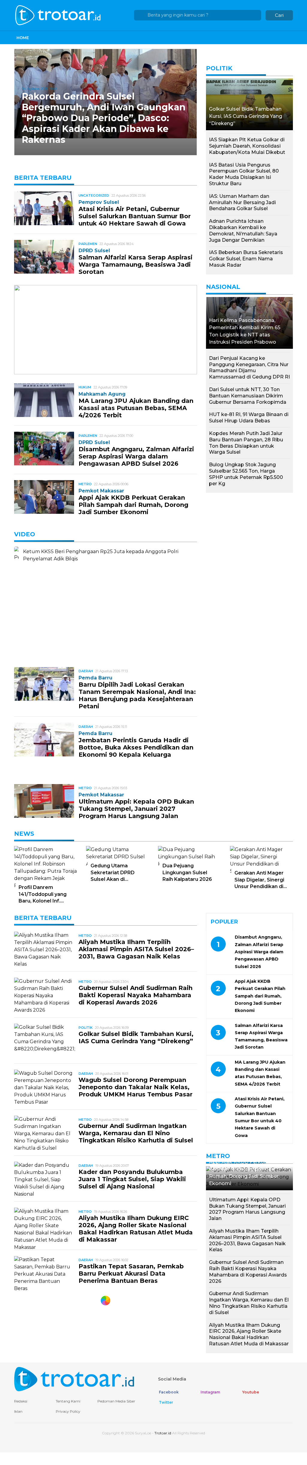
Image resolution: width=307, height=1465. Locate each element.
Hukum (85, 387)
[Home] (58, 15)
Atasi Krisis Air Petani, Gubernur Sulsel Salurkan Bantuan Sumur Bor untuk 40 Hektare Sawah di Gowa (135, 216)
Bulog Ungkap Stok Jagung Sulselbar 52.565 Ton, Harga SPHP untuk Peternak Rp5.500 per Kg (246, 474)
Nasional (223, 286)
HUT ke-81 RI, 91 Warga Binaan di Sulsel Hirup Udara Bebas (248, 418)
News (24, 833)
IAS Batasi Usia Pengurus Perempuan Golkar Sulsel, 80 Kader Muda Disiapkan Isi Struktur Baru (244, 174)
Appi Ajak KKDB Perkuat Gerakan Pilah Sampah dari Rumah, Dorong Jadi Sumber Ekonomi (133, 505)
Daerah (86, 671)
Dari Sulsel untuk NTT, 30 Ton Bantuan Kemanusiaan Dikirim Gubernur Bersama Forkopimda (247, 396)
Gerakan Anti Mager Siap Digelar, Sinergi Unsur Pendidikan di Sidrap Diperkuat (259, 880)
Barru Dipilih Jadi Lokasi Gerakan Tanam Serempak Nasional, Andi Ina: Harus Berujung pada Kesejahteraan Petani (137, 695)
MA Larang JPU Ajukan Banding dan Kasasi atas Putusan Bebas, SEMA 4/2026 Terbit (136, 408)
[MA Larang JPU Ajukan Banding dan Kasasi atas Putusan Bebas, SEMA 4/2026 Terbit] (44, 400)
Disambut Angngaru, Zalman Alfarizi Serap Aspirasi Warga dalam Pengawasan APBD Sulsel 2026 (136, 456)
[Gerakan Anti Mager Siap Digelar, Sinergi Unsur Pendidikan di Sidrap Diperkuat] (261, 858)
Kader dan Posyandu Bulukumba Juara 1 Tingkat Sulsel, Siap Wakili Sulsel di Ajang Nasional (132, 1179)
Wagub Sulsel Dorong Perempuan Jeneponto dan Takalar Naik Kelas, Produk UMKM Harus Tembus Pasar (135, 1087)
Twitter (165, 1402)
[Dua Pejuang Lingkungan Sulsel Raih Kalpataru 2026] (189, 854)
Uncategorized (94, 195)
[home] (74, 1379)
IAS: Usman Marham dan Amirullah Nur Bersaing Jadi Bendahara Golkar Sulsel (242, 202)
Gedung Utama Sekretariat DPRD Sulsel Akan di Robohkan (113, 873)
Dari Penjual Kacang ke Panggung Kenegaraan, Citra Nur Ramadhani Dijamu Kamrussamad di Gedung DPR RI (249, 367)
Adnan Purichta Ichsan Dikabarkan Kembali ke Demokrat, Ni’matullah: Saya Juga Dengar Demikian (243, 230)
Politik (219, 68)
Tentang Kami (68, 1401)
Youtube (250, 1392)
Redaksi (20, 1401)
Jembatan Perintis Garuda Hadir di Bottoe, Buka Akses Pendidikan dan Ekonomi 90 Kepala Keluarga (136, 747)
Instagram (210, 1392)
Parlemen (88, 244)
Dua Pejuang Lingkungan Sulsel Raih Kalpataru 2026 (187, 872)
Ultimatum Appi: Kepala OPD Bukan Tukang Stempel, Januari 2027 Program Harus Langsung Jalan (136, 809)
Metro (85, 484)
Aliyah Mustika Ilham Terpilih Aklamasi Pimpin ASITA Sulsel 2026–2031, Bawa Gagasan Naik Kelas (136, 949)
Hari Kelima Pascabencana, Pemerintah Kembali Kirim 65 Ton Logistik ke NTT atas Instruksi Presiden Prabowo (244, 331)
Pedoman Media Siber (116, 1401)
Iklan (18, 1411)
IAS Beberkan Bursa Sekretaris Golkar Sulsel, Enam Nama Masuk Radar (246, 259)
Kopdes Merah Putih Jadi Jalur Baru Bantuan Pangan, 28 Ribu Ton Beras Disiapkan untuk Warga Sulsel (246, 443)
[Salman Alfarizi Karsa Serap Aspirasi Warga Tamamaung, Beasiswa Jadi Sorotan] (44, 256)
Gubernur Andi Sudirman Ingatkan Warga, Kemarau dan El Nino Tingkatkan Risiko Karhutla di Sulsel (136, 1133)
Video (24, 534)
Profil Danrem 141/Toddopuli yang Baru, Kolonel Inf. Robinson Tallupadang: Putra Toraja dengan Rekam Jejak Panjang (45, 894)
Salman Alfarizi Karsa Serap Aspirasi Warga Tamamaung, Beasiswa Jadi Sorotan (135, 264)
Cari (279, 15)
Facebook (168, 1392)
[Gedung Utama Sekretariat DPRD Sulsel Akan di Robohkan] (117, 854)
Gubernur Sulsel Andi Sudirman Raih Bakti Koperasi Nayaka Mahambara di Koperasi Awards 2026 (135, 995)
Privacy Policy (68, 1411)
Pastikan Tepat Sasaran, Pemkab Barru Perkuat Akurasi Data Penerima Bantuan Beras (131, 1273)
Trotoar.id (162, 1433)
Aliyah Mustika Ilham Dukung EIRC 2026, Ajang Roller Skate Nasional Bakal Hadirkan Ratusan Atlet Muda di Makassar (136, 1228)
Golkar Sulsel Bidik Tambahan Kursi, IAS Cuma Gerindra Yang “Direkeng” (245, 116)
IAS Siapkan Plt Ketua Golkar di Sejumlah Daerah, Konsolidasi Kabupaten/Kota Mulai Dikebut (247, 146)
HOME (22, 37)
